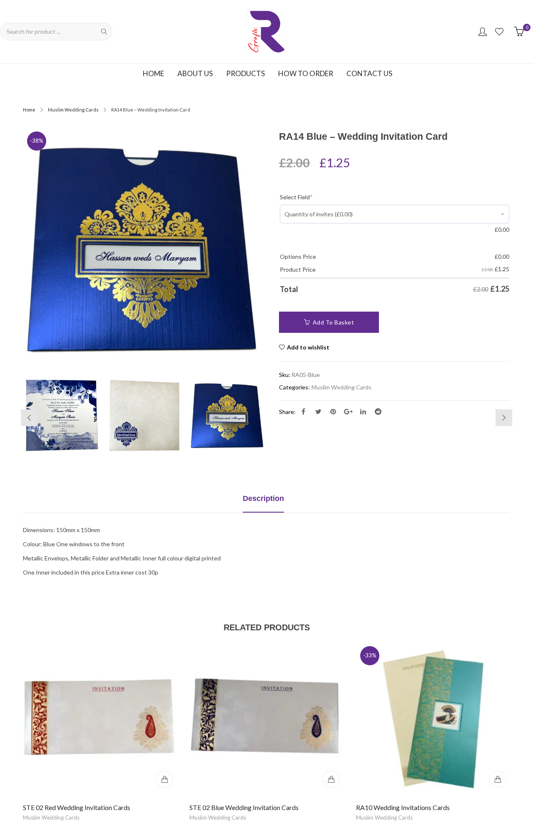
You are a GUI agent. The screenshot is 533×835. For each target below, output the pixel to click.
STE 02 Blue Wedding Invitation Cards (244, 807)
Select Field (296, 197)
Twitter (318, 411)
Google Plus (348, 411)
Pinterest (333, 411)
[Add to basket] (164, 779)
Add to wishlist (308, 347)
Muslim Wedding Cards (73, 109)
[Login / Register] (482, 32)
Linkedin (363, 411)
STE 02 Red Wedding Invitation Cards (76, 807)
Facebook (303, 411)
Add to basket (333, 322)
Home (29, 109)
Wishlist (500, 32)
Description (263, 498)
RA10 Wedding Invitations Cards (403, 807)
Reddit (378, 411)
